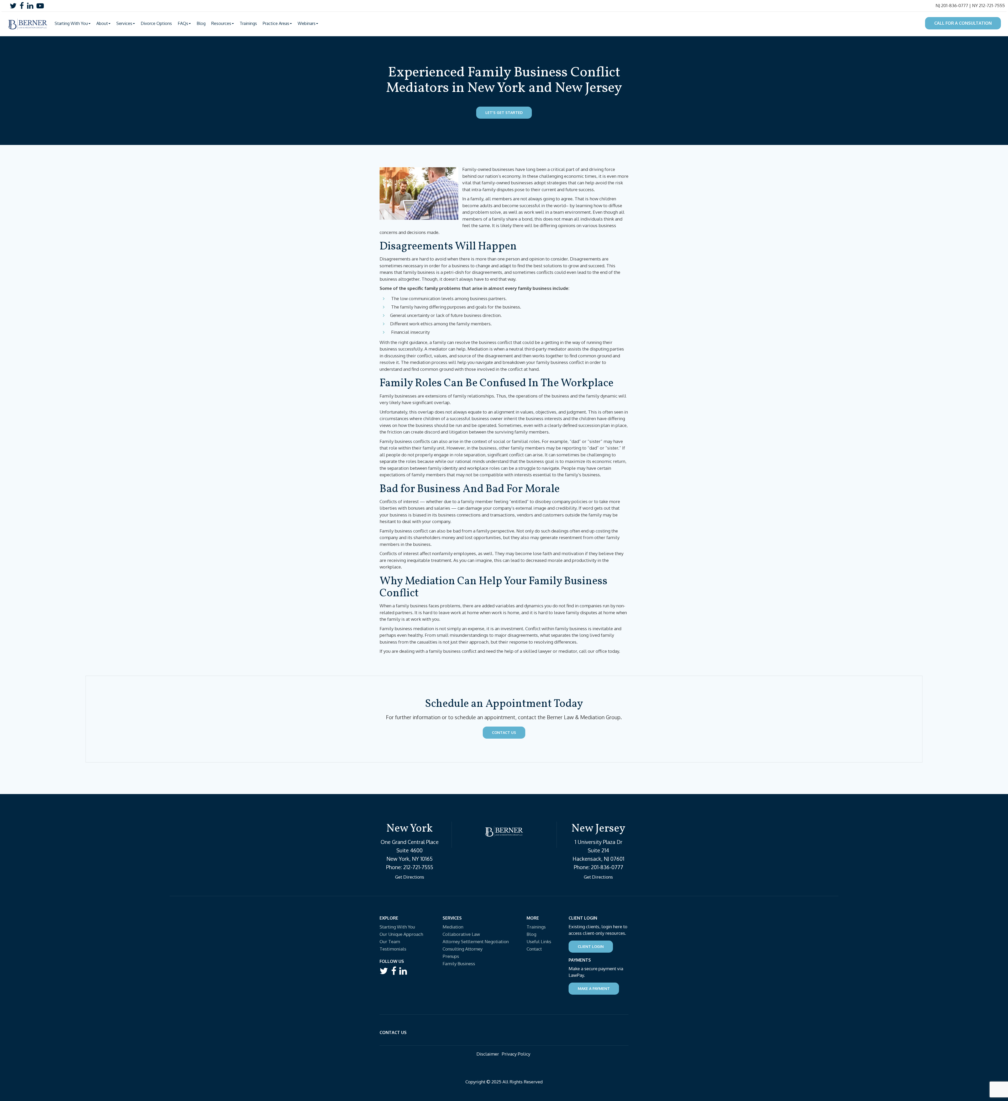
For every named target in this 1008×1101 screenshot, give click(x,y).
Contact (534, 949)
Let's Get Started (504, 112)
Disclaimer (487, 1054)
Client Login (591, 946)
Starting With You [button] (71, 23)
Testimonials (393, 949)
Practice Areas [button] (276, 23)
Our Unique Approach (401, 934)
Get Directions (409, 877)
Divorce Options (156, 23)
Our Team (390, 941)
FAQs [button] (183, 23)
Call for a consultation (963, 23)
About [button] (102, 23)
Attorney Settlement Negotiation (476, 941)
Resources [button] (221, 23)
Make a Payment (594, 988)
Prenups (451, 956)
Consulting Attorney (462, 949)
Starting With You (397, 927)
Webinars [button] (307, 23)
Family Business (459, 963)
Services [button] (124, 23)
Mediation (453, 927)
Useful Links (539, 941)
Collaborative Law (461, 934)
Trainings (248, 23)
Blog (201, 23)
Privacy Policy (516, 1054)
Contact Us (504, 732)
